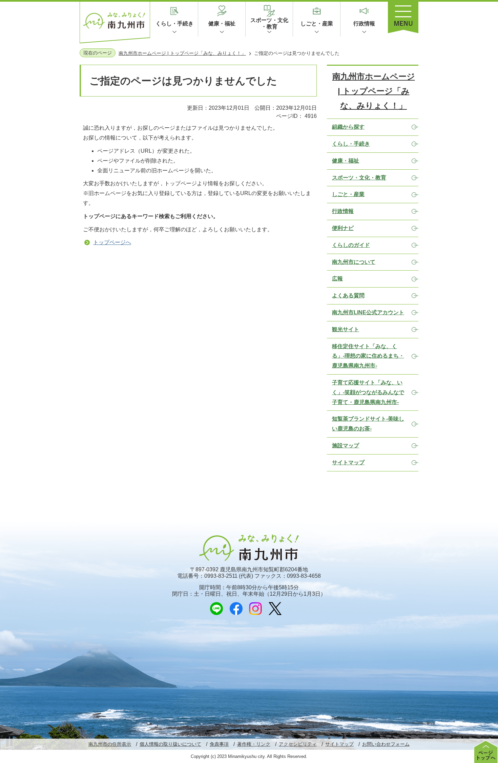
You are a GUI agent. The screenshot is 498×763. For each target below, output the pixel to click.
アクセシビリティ (298, 744)
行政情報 (364, 23)
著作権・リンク (253, 744)
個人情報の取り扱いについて (170, 744)
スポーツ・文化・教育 (269, 23)
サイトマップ (339, 744)
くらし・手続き (174, 23)
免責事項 (219, 744)
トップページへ (112, 242)
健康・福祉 (221, 23)
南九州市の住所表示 (109, 744)
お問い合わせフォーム (386, 744)
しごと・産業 (316, 23)
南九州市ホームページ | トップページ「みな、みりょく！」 (182, 53)
